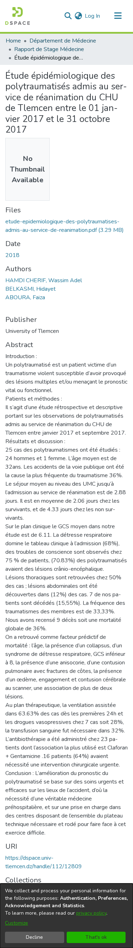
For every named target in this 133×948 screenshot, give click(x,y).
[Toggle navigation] (118, 16)
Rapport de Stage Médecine (49, 49)
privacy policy (91, 913)
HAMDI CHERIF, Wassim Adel (43, 280)
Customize (16, 923)
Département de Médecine (62, 41)
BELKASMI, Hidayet (30, 289)
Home (13, 41)
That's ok (96, 937)
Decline (34, 937)
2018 (12, 255)
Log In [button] (93, 16)
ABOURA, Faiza (25, 297)
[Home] (17, 16)
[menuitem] (78, 16)
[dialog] (66, 915)
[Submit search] (67, 16)
